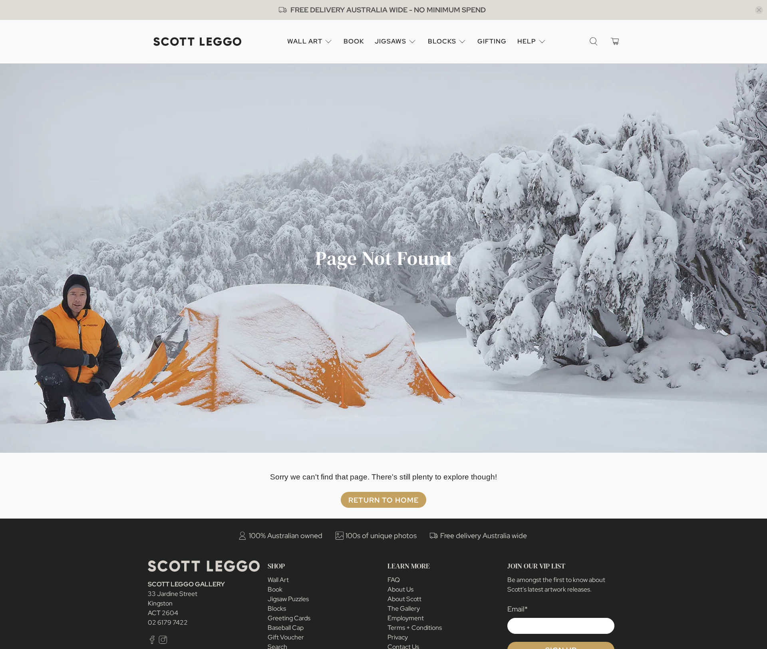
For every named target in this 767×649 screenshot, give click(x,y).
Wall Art (304, 41)
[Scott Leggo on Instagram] (163, 641)
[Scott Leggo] (197, 41)
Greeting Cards (289, 618)
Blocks (442, 41)
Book (354, 41)
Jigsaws (390, 41)
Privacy (397, 637)
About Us (400, 589)
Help (526, 41)
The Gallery (403, 608)
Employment (405, 618)
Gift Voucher (286, 637)
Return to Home (383, 500)
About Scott (404, 599)
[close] (759, 10)
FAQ (393, 580)
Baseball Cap (286, 627)
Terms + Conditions (414, 627)
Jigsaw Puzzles (288, 599)
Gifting (492, 41)
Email (517, 608)
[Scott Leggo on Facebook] (152, 641)
